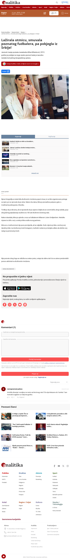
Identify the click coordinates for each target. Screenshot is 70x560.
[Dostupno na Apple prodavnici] (9, 288)
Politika (11, 7)
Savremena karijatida (11, 519)
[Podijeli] (45, 13)
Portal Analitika (5, 32)
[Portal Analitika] (12, 465)
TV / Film (38, 511)
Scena (37, 505)
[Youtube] (20, 304)
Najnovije (4, 7)
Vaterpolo (55, 485)
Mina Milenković (8, 269)
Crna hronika (26, 7)
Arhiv (32, 531)
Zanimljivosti (5, 505)
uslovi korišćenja (60, 363)
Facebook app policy (36, 546)
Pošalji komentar (35, 359)
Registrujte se (42, 377)
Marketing (39, 479)
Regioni (21, 485)
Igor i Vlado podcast (52, 528)
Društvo (17, 7)
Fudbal (55, 476)
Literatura (38, 514)
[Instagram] (9, 304)
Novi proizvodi (57, 510)
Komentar (5, 476)
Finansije (38, 476)
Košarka (55, 479)
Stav (20, 476)
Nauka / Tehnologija (58, 503)
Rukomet (55, 482)
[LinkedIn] (25, 304)
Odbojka (55, 488)
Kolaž (45, 7)
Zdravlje (21, 488)
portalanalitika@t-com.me (14, 536)
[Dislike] (12, 397)
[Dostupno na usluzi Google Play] (24, 288)
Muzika (38, 508)
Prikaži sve (35, 173)
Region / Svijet (53, 7)
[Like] (8, 397)
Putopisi (21, 494)
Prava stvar (22, 491)
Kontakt (33, 534)
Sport (40, 7)
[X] (15, 304)
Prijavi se (35, 374)
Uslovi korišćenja (35, 540)
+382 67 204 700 (11, 532)
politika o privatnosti (49, 363)
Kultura (62, 7)
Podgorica (22, 482)
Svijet (20, 508)
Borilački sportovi (57, 494)
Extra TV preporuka (52, 531)
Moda (3, 511)
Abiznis (34, 7)
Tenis (54, 491)
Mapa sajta (34, 544)
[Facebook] (4, 304)
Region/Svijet (15, 32)
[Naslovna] (3, 556)
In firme (55, 507)
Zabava (4, 508)
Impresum (34, 528)
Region (23, 32)
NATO (3, 479)
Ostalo (54, 497)
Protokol (4, 482)
